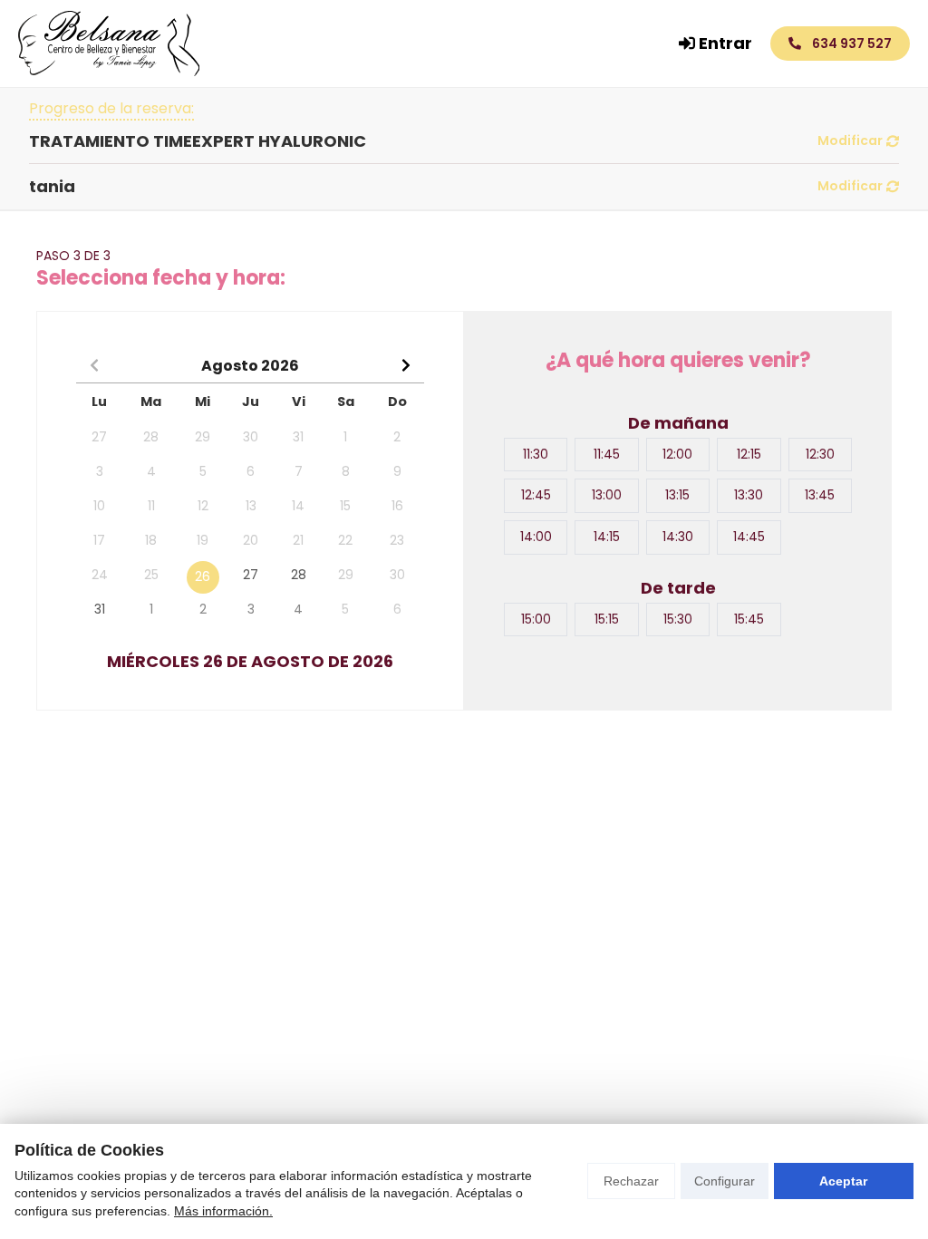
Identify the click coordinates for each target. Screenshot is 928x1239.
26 (202, 576)
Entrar (725, 43)
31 (99, 609)
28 (298, 575)
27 (250, 575)
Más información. (223, 1211)
